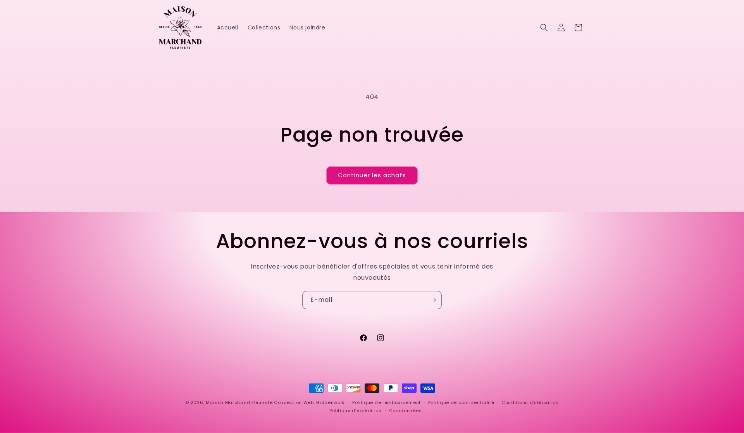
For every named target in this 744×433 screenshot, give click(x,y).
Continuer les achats (372, 175)
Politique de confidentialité (461, 402)
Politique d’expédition (355, 410)
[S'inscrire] (432, 300)
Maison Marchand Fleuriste (239, 402)
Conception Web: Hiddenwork (309, 402)
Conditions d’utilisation (530, 402)
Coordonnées (405, 410)
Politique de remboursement (386, 402)
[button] (544, 27)
